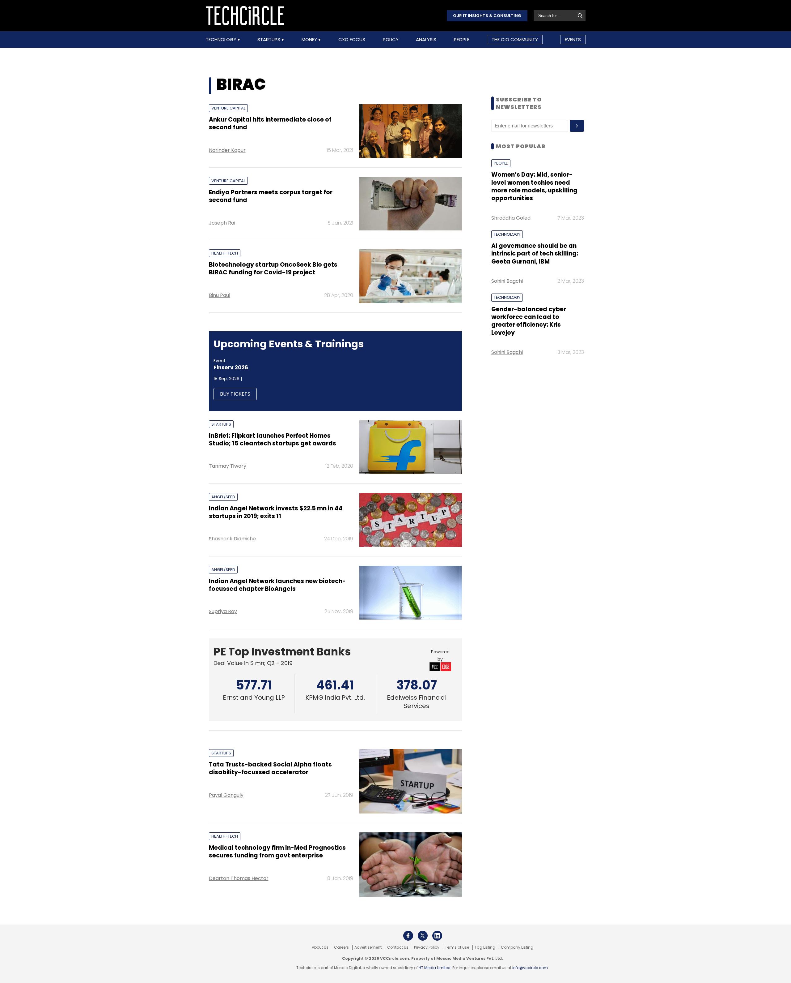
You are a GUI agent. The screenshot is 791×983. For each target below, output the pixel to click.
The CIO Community (515, 39)
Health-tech (224, 253)
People (461, 39)
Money (310, 39)
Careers (341, 947)
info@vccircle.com (530, 967)
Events (573, 39)
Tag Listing (485, 947)
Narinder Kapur (227, 150)
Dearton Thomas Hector (239, 878)
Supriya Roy (223, 611)
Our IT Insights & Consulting (487, 16)
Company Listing (517, 947)
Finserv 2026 (231, 367)
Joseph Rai (222, 222)
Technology (222, 39)
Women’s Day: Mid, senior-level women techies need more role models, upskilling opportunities (534, 186)
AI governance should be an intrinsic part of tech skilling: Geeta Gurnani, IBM (534, 254)
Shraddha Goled (511, 217)
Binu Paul (219, 295)
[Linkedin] (437, 936)
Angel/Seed (223, 497)
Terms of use (457, 947)
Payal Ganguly (226, 795)
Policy (391, 39)
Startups (269, 39)
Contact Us (397, 947)
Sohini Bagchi (507, 281)
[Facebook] (408, 936)
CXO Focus (351, 39)
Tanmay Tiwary (227, 466)
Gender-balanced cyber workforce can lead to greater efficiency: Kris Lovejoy (528, 321)
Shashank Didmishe (232, 538)
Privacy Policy (426, 947)
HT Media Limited (434, 967)
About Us (320, 947)
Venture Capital (228, 108)
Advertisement (368, 947)
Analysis (426, 39)
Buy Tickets (235, 393)
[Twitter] (423, 936)
